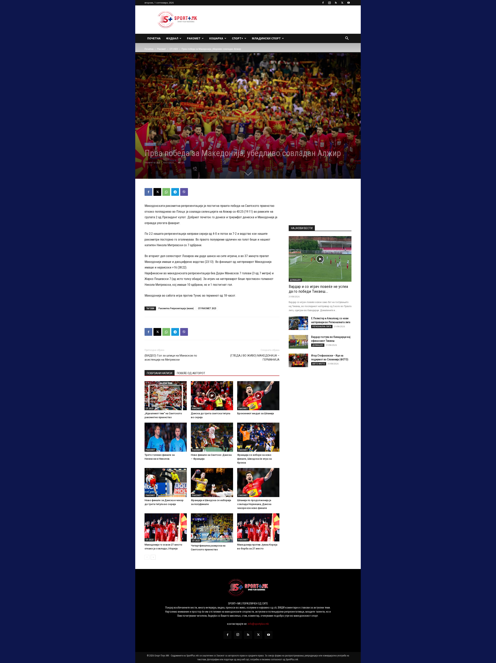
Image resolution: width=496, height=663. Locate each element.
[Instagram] (329, 2)
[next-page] (153, 557)
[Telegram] (175, 192)
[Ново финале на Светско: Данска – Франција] (212, 437)
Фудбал (172, 38)
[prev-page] (147, 557)
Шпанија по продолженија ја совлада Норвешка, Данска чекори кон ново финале (254, 504)
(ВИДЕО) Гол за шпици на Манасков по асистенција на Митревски (171, 357)
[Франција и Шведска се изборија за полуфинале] (212, 482)
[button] (346, 39)
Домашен (295, 280)
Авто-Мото (318, 363)
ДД (158, 162)
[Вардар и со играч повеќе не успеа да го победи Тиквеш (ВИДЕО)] (320, 259)
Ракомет (194, 38)
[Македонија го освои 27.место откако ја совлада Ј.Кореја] (166, 527)
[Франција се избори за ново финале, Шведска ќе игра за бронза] (258, 437)
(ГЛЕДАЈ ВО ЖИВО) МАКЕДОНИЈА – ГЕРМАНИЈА (254, 357)
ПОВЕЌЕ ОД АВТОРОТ (191, 373)
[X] (342, 2)
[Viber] (184, 192)
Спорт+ (237, 38)
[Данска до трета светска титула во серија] (212, 395)
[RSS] (336, 2)
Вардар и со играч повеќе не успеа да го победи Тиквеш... (318, 289)
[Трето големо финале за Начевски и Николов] (166, 437)
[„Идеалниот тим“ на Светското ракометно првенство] (166, 395)
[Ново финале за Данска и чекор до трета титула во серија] (166, 482)
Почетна (154, 38)
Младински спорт (266, 38)
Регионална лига (321, 326)
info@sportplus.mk (258, 623)
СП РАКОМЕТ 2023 (207, 308)
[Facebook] (323, 2)
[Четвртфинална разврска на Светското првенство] (212, 527)
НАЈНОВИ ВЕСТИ (302, 228)
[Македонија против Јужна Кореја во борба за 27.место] (258, 527)
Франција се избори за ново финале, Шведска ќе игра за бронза (254, 458)
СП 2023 (174, 48)
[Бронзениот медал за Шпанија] (258, 395)
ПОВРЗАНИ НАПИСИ (159, 373)
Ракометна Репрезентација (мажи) (176, 308)
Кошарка (216, 38)
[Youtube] (348, 2)
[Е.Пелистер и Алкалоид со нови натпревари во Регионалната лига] (298, 323)
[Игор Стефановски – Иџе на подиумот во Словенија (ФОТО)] (298, 360)
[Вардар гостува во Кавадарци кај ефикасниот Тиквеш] (298, 342)
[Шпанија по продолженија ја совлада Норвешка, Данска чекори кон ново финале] (258, 482)
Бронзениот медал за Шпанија (255, 413)
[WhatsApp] (166, 192)
